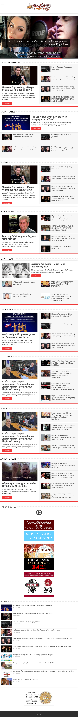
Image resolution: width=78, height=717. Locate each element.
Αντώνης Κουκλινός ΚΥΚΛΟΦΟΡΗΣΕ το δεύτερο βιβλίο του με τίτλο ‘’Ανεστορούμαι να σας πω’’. (63, 427)
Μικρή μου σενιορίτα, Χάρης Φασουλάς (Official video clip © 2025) (34, 663)
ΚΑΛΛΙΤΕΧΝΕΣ (7, 111)
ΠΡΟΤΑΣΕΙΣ (6, 356)
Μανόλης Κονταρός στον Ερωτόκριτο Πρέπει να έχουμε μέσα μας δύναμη (63, 465)
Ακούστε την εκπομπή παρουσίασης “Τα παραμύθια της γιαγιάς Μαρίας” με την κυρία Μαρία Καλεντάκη (18, 385)
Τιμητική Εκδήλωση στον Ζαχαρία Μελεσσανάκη (19, 237)
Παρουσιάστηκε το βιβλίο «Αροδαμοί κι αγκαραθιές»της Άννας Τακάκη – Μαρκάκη (63, 437)
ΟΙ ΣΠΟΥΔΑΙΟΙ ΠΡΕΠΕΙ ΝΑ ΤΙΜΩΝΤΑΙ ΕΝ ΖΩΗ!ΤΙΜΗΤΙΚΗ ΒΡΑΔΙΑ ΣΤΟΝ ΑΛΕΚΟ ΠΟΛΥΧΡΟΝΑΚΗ (62, 228)
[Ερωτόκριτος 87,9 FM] (39, 6)
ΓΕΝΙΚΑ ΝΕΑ (6, 309)
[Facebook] (39, 714)
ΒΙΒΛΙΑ (4, 408)
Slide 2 (23, 58)
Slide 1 (8, 58)
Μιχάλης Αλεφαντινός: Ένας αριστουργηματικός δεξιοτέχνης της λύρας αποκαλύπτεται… (63, 238)
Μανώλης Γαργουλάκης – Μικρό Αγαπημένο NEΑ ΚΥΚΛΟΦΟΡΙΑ (18, 88)
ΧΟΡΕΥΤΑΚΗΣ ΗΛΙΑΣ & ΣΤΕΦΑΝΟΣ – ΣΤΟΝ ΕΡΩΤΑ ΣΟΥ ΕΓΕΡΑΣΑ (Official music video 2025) (63, 99)
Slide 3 (39, 58)
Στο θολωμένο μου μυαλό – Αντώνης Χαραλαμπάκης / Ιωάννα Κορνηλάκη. (36, 630)
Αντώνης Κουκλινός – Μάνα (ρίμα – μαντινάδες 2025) (49, 265)
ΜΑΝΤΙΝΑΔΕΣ (7, 259)
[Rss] (37, 714)
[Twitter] (41, 714)
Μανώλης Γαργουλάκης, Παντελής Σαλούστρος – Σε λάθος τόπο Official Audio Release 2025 (36, 42)
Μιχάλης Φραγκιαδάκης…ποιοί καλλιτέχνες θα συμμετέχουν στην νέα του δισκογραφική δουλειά (62, 218)
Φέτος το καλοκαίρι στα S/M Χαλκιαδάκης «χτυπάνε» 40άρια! (33, 654)
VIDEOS (4, 162)
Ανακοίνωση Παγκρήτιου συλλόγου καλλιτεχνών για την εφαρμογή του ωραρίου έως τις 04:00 (43, 671)
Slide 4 (54, 58)
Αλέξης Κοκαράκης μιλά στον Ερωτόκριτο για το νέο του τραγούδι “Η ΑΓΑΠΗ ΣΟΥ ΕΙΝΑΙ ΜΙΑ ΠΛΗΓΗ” (63, 496)
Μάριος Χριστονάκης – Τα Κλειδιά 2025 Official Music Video (19, 485)
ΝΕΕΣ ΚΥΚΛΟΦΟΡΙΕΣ (10, 62)
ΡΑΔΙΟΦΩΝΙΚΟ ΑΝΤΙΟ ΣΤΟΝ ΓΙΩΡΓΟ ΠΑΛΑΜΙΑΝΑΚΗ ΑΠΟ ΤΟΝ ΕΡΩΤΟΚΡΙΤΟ (62, 284)
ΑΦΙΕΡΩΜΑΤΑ (7, 211)
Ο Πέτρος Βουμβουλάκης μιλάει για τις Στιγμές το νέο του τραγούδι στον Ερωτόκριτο (63, 485)
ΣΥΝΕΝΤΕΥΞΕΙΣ (8, 459)
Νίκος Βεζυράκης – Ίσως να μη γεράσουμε (26, 622)
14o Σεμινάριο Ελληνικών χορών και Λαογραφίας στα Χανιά (49, 118)
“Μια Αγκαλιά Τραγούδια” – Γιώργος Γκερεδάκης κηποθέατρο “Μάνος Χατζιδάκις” (63, 363)
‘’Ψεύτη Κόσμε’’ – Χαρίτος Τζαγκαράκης (25, 679)
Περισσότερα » (6, 103)
